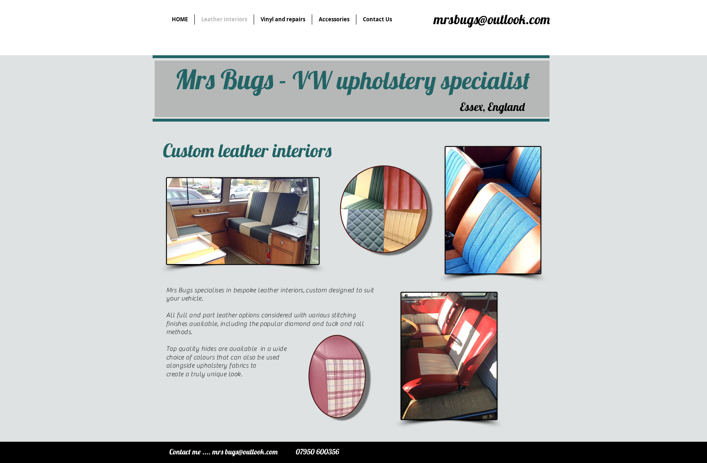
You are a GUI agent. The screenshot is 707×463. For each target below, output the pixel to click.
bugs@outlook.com (251, 451)
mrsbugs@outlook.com (492, 19)
